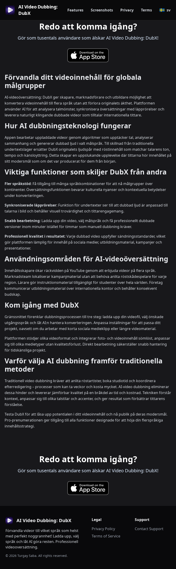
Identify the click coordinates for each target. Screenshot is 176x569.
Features (75, 10)
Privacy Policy (103, 528)
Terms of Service (106, 536)
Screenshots (102, 10)
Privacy (127, 10)
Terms (146, 10)
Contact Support (149, 528)
